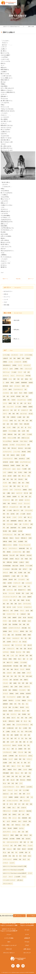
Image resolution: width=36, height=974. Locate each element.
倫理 (26, 773)
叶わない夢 (12, 555)
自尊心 (12, 773)
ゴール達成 (9, 510)
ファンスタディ (22, 690)
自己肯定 (12, 513)
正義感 (18, 672)
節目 (27, 804)
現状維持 (9, 496)
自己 (11, 845)
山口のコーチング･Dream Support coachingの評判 (13, 869)
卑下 (16, 500)
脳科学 (10, 389)
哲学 (4, 513)
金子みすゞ (25, 569)
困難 (17, 779)
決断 (4, 804)
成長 (8, 424)
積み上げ (17, 558)
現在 (31, 683)
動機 (14, 849)
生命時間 (9, 641)
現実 (28, 624)
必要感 (19, 769)
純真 (25, 842)
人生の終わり (6, 686)
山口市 (11, 368)
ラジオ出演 (29, 434)
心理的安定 (13, 417)
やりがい (9, 638)
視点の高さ (30, 617)
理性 (23, 593)
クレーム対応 (18, 406)
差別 (23, 534)
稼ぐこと (5, 548)
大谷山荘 (25, 821)
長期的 (11, 703)
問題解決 (25, 406)
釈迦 (12, 603)
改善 (8, 527)
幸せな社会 (29, 555)
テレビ (17, 786)
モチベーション (6, 372)
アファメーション (20, 375)
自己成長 (5, 755)
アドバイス (5, 679)
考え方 (20, 392)
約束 (18, 762)
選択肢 (12, 835)
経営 (29, 372)
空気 (21, 679)
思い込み (30, 413)
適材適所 (14, 531)
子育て (21, 368)
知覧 (15, 676)
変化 (29, 475)
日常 (20, 790)
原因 (26, 852)
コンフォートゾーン (7, 451)
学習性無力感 (6, 465)
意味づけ (23, 786)
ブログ (2, 272)
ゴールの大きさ (6, 569)
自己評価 (20, 531)
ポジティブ (5, 368)
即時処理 (29, 779)
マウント (22, 610)
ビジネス (5, 389)
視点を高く (21, 479)
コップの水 (17, 700)
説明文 (4, 503)
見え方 (24, 859)
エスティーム (9, 589)
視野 (8, 741)
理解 (27, 465)
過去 (4, 562)
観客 (27, 831)
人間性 (30, 717)
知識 (29, 572)
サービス (30, 873)
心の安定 (29, 399)
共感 (13, 783)
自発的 (15, 759)
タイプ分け (12, 444)
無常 (8, 603)
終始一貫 (29, 645)
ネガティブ (15, 641)
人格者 (15, 686)
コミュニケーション (21, 399)
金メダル (5, 593)
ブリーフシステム (27, 603)
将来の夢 (10, 579)
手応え (24, 845)
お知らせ (6, 294)
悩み (15, 472)
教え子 (23, 710)
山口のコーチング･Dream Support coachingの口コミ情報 (14, 866)
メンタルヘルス (6, 645)
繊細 (4, 741)
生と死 (27, 610)
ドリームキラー (21, 579)
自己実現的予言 (6, 576)
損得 (23, 804)
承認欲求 (5, 627)
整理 (11, 683)
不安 (19, 527)
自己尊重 (21, 852)
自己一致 (9, 607)
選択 (27, 396)
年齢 (20, 859)
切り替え (20, 472)
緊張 (4, 551)
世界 (23, 683)
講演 (31, 524)
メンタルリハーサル (17, 551)
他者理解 (5, 586)
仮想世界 (5, 700)
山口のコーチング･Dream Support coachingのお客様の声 (14, 873)
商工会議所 (5, 558)
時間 (23, 420)
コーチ (21, 354)
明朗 (20, 741)
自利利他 (15, 859)
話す (4, 776)
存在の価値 (15, 665)
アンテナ (5, 482)
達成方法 (12, 455)
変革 (14, 672)
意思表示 (9, 724)
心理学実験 (11, 755)
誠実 (24, 776)
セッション (5, 486)
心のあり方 (23, 807)
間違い (8, 824)
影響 (28, 824)
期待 (26, 752)
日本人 (18, 486)
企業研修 (14, 365)
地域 (4, 766)
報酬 (21, 665)
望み (26, 738)
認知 (24, 417)
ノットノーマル (16, 451)
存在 (8, 513)
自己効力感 (5, 462)
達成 (29, 665)
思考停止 (14, 814)
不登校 (27, 482)
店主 (22, 738)
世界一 (8, 766)
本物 (31, 842)
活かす (4, 790)
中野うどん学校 (28, 731)
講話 (4, 638)
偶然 (31, 420)
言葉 (31, 410)
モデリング (5, 572)
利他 (12, 479)
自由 (4, 493)
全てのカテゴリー (8, 291)
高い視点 (28, 600)
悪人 (26, 638)
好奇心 (4, 828)
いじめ (15, 790)
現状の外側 (5, 555)
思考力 (27, 562)
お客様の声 (5, 358)
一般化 (27, 814)
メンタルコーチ (17, 361)
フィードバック (18, 645)
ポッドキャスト (15, 354)
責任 (8, 396)
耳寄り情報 (6, 305)
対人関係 (20, 572)
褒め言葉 (24, 451)
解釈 (18, 576)
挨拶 (21, 842)
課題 (27, 683)
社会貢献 (5, 762)
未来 (4, 424)
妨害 (17, 513)
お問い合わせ (20, 880)
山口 (29, 859)
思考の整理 (30, 849)
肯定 (31, 835)
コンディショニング (7, 859)
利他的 (26, 558)
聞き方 (4, 448)
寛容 (23, 465)
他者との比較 (15, 565)
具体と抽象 (24, 627)
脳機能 (16, 835)
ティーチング (6, 845)
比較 (31, 741)
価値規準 (14, 617)
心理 (25, 372)
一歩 (31, 797)
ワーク (18, 766)
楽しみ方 (12, 779)
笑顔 (4, 406)
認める (13, 493)
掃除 (25, 762)
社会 (4, 738)
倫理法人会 (20, 520)
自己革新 (12, 396)
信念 (11, 392)
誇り (19, 804)
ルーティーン (6, 375)
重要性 (25, 665)
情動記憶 (24, 700)
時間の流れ (10, 434)
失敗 (4, 455)
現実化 (29, 589)
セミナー (20, 586)
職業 (20, 759)
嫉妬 (30, 817)
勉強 (15, 434)
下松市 (20, 424)
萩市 (22, 379)
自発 (8, 676)
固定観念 (11, 693)
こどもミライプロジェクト (8, 786)
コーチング (5, 862)
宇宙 (10, 817)
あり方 (8, 821)
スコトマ (20, 365)
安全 (12, 676)
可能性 (25, 472)
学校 (18, 379)
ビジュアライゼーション (25, 462)
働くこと (30, 517)
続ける (4, 475)
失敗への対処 (14, 569)
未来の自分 (14, 821)
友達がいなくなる (25, 437)
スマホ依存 (14, 811)
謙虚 (12, 500)
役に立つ (13, 717)
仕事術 (14, 752)
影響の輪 (5, 541)
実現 (12, 424)
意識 (19, 475)
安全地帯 (28, 766)
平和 (19, 676)
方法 (30, 773)
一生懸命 (9, 807)
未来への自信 (29, 676)
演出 (4, 717)
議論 (9, 634)
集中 (15, 579)
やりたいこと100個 (12, 437)
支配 (12, 645)
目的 (13, 634)
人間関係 (16, 368)
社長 (22, 558)
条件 (13, 824)
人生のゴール (27, 686)
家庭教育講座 (24, 382)
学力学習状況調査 (6, 565)
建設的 (28, 551)
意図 (4, 807)
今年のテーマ (6, 835)
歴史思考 (10, 710)
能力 (8, 479)
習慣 (19, 482)
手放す (15, 541)
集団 (8, 779)
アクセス (24, 876)
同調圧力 (26, 679)
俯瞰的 (24, 634)
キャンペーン (7, 296)
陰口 (20, 776)
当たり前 (5, 707)
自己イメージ (6, 410)
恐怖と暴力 (22, 555)
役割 (28, 444)
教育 (14, 379)
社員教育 (17, 382)
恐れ (19, 817)
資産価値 (5, 631)
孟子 (29, 762)
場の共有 (22, 707)
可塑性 (15, 458)
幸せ (11, 410)
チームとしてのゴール (21, 444)
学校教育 (12, 465)
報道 (20, 569)
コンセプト (12, 862)
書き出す (24, 849)
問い (16, 852)
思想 (19, 534)
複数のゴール (6, 610)
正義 (30, 569)
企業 (11, 358)
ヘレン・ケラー (10, 406)
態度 (9, 448)
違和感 (17, 721)
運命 (4, 603)
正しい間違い (15, 707)
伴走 (11, 600)
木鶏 (31, 724)
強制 (4, 676)
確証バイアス (9, 662)
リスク (4, 472)
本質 (8, 655)
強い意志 (13, 731)
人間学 (10, 762)
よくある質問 (17, 876)
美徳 (14, 486)
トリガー (14, 517)
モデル (27, 707)
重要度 (11, 572)
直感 (19, 814)
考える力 (17, 538)
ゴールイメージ (6, 500)
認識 (10, 690)
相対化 (28, 652)
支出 (19, 420)
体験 (20, 793)
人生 (25, 403)
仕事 (4, 396)
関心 (29, 745)
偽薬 (15, 589)
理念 (23, 676)
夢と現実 (18, 593)
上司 (18, 427)
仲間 (8, 455)
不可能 (4, 617)
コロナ (11, 489)
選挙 (30, 638)
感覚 (11, 486)
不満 (24, 652)
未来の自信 (5, 838)
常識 (26, 541)
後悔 (17, 555)
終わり (15, 793)
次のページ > (31, 278)
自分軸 (11, 420)
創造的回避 (24, 817)
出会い (19, 821)
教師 (31, 655)
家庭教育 (30, 406)
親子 (15, 410)
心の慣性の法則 (10, 728)
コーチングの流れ (28, 354)
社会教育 (30, 392)
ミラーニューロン (28, 510)
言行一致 (26, 493)
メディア (29, 672)
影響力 (28, 776)
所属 (13, 776)
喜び (15, 479)
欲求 (4, 800)
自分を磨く (28, 838)
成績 (16, 755)
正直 (4, 724)
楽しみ (29, 403)
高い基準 (5, 624)
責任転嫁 (15, 562)
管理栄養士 (15, 690)
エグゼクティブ (24, 410)
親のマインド (22, 811)
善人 (22, 638)
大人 (4, 842)
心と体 (14, 607)
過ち (30, 721)
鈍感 (30, 738)
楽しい (14, 807)
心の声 (12, 741)
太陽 (16, 741)
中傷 (8, 417)
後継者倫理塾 (13, 520)
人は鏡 (27, 593)
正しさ (25, 721)
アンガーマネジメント (18, 389)
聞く (9, 399)
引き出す (13, 399)
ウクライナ (5, 489)
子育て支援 (28, 375)
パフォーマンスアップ (7, 458)
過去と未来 (15, 441)
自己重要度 (20, 541)
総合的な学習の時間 (7, 665)
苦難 (30, 728)
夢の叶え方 (28, 534)
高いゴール (18, 652)
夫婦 (31, 593)
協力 (4, 779)
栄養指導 (15, 828)
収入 (15, 420)
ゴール (10, 379)
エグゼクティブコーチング (14, 627)
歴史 (14, 403)
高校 (8, 714)
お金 (11, 793)
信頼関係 (10, 797)
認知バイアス (16, 510)
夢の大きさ (14, 448)
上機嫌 (8, 493)
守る (18, 731)
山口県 (23, 430)
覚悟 (29, 748)
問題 (4, 524)
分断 (28, 797)
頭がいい (13, 766)
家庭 (10, 482)
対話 (24, 759)
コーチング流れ (6, 354)
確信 (30, 520)
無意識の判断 (22, 548)
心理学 (28, 458)
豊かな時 (30, 648)
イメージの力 (9, 524)
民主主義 (20, 745)
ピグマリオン (6, 652)
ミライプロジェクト (7, 752)
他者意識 (30, 382)
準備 (17, 648)
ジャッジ (14, 817)
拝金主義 (12, 652)
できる (23, 824)
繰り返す (10, 475)
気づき (15, 769)
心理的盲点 (10, 472)
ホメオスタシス (16, 638)
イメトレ (14, 831)
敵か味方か (11, 700)
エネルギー (9, 672)
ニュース (6, 299)
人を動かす (21, 562)
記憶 (22, 510)
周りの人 (5, 817)
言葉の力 (26, 835)
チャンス (22, 669)
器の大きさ (20, 448)
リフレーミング (28, 368)
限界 (15, 804)
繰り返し (30, 755)
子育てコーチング (6, 811)
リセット (12, 375)
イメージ (5, 403)
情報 (23, 396)
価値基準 (29, 596)
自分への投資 (27, 448)
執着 (16, 776)
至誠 (4, 672)
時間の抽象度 (6, 773)
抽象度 (18, 358)
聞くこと (24, 475)
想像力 (15, 524)
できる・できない (23, 441)
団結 (30, 821)
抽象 (24, 624)
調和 (24, 793)
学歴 (25, 748)
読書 (25, 572)
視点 (25, 745)
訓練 (10, 707)
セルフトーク (19, 493)
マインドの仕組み (12, 430)
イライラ (5, 797)
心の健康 (19, 417)
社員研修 (24, 527)
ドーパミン (5, 420)
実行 (15, 703)
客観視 (22, 600)
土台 (16, 655)
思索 (25, 648)
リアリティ (16, 631)
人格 (20, 524)
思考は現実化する (6, 365)
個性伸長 (22, 631)
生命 (4, 748)
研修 (14, 358)
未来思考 (11, 558)
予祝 (19, 703)
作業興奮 (18, 838)
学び (31, 379)
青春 (29, 690)
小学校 (4, 434)
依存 (19, 831)
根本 (15, 845)
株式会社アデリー (22, 589)
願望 (19, 437)
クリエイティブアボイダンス (22, 724)
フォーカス (19, 607)
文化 (15, 534)
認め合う (14, 586)
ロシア (26, 486)
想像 (26, 479)
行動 (4, 655)
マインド (20, 372)
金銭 (8, 669)
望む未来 (10, 828)
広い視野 (23, 455)
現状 (14, 600)
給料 (4, 520)
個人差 (24, 617)
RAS (29, 586)
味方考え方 (14, 503)
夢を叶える (18, 824)
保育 (11, 610)
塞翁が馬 (5, 710)
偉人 (23, 703)
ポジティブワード (6, 831)
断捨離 (10, 541)
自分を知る (5, 444)
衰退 (24, 741)
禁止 (18, 717)
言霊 (18, 807)
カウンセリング (27, 365)
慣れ (4, 496)
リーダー (9, 427)
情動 (25, 586)
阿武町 (25, 392)
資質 (19, 434)
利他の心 (11, 538)
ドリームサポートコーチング (9, 880)
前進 (4, 517)
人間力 (23, 434)
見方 (8, 738)
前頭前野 (14, 496)
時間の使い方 (24, 538)
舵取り (4, 769)
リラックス (5, 683)
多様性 (8, 776)
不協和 (14, 427)
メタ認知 (13, 576)
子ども (29, 427)
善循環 (23, 672)
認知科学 (5, 430)
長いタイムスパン (23, 755)
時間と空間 (26, 424)
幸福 (27, 548)
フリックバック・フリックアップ (10, 596)
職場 (10, 531)
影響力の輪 (9, 562)
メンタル (10, 361)
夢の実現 (5, 531)
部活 (31, 558)
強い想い (5, 721)
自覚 (4, 714)
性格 (21, 648)
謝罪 (4, 728)
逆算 (27, 655)
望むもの (16, 669)
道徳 (13, 413)
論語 (12, 738)
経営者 (7, 382)
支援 (26, 717)
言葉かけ (14, 482)
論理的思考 (5, 703)
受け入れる (22, 779)
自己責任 (11, 462)
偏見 (24, 551)
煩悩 (20, 596)
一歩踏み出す (23, 614)
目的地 (20, 686)
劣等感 (29, 451)
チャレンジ (10, 790)
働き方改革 (16, 679)
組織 (4, 479)
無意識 (16, 462)
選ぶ (20, 728)
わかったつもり (23, 413)
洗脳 (29, 614)
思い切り (9, 517)
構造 (9, 503)
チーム (4, 634)
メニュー (5, 876)
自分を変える (22, 458)
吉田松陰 (5, 579)
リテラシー (29, 759)
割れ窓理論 (15, 624)
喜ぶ (23, 766)
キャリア (10, 759)
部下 (22, 427)
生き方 (15, 392)
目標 (22, 496)
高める (10, 631)
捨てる (11, 804)
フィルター (30, 845)
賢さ (29, 627)
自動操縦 (25, 489)
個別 (19, 714)
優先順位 (9, 551)
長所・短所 (21, 655)
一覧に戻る (18, 278)
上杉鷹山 (8, 731)
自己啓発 (25, 361)
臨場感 (15, 475)
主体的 (9, 617)
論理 (25, 517)
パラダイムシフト (10, 648)
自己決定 (21, 500)
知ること (17, 773)
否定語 (18, 849)
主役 (23, 831)
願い (4, 821)
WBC (31, 631)
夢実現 (12, 382)
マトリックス (11, 593)
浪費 (15, 603)
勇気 (10, 413)
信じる (4, 783)
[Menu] (32, 2)
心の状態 (25, 728)
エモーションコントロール (12, 842)
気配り (26, 576)
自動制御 (16, 797)
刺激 (26, 496)
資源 (9, 852)
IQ (18, 496)
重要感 (19, 845)
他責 (21, 835)
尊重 (17, 413)
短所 (16, 728)
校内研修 (22, 693)
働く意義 (29, 527)
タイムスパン (26, 800)
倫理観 (15, 683)
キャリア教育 (26, 790)
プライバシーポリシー (7, 883)
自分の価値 (12, 838)
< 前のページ (5, 278)
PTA (4, 527)
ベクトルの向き (23, 662)
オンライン (27, 500)
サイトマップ (27, 952)
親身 (31, 493)
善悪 (4, 417)
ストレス (20, 503)
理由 (13, 724)
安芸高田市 (28, 693)
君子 (15, 738)
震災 (22, 717)
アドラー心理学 (29, 565)
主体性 (30, 538)
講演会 (26, 379)
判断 (13, 748)
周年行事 (28, 669)
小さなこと (9, 849)
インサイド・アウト (11, 614)
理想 (4, 607)
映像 (28, 430)
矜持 (19, 683)
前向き (4, 437)
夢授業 (30, 769)
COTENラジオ (17, 710)
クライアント (13, 714)
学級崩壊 (18, 465)
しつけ (12, 655)
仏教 (4, 662)
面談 (27, 631)
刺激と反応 (5, 538)
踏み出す (29, 513)
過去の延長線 (18, 634)
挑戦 (28, 417)
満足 (15, 572)
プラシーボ (20, 752)
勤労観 (8, 717)
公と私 (24, 596)
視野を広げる (11, 721)
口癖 (4, 648)
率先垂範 (24, 714)
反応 (30, 496)
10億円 (16, 693)
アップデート (26, 524)
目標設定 (28, 358)
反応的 (19, 617)
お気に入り (22, 797)
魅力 (10, 814)
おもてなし (21, 828)
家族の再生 (29, 811)
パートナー (5, 600)
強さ (22, 731)
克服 (10, 624)
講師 (26, 520)
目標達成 (5, 361)
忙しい (8, 748)
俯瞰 (4, 510)
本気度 (30, 441)
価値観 (4, 399)
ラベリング (5, 693)
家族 (29, 752)
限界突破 (18, 396)
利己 (22, 773)
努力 (23, 482)
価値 (12, 669)
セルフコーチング (6, 745)
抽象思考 (10, 769)
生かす (20, 603)
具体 (20, 624)
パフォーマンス (17, 489)
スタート (5, 413)
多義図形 (20, 748)
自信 (27, 420)
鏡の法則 (5, 690)
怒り (26, 389)
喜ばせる (14, 745)
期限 (31, 610)
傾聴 (18, 600)
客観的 (29, 634)
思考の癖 (22, 565)
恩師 (28, 710)
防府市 (16, 424)
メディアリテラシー (13, 548)
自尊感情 (16, 610)
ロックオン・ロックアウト (12, 800)
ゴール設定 (14, 372)
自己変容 (5, 814)
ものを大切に (29, 786)
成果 (21, 403)
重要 (4, 849)
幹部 (4, 669)
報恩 (23, 838)
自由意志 (16, 662)
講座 (19, 430)
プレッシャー (27, 503)
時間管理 (5, 379)
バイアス (20, 517)
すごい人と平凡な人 (7, 441)
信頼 (10, 586)
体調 (16, 783)
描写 (9, 783)
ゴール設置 (22, 513)
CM (20, 641)
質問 (11, 679)
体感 (31, 804)
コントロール (6, 392)
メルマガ (25, 769)
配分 (13, 852)
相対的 (17, 455)
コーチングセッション (7, 534)
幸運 (30, 472)
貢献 (4, 589)
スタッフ (10, 876)
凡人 (27, 703)
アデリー (29, 700)
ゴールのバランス (27, 607)
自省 (8, 520)
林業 (23, 358)
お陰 (23, 814)
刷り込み (24, 641)
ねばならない (6, 793)
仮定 (29, 714)
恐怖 (4, 614)
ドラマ (20, 783)
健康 (4, 427)
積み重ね (5, 759)
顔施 (11, 686)
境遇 (21, 800)
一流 (22, 576)
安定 (25, 645)
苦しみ (4, 852)
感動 (4, 824)
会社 (28, 579)
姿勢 (4, 641)
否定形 (30, 489)
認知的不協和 (13, 527)
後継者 (10, 403)
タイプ (28, 793)
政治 (14, 762)
